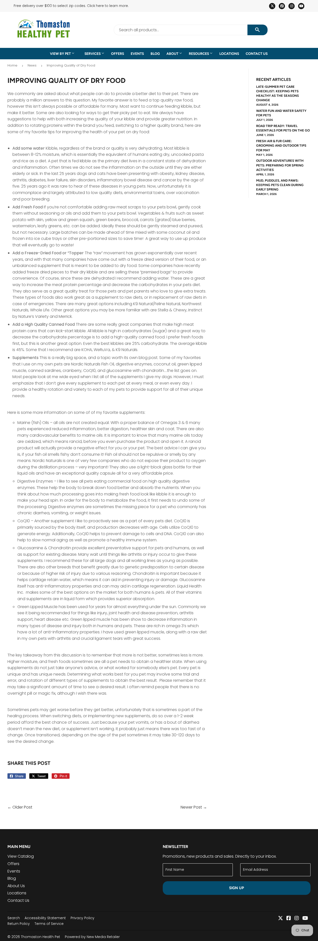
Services (92, 54)
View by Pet (61, 54)
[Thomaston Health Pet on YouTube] (305, 918)
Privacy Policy (82, 917)
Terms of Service (49, 923)
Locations (229, 54)
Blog (155, 54)
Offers (117, 54)
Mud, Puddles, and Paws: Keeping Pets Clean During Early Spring (280, 185)
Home (12, 65)
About (172, 54)
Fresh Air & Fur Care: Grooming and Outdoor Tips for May (281, 145)
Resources (199, 54)
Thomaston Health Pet (40, 936)
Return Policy (18, 923)
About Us (16, 886)
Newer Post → (194, 807)
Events (137, 54)
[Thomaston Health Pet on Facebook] (288, 918)
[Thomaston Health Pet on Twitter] (280, 918)
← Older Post (19, 807)
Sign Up (236, 888)
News (32, 65)
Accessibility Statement (45, 917)
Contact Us (257, 54)
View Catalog (20, 856)
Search (13, 917)
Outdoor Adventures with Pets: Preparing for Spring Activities (280, 165)
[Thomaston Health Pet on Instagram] (296, 918)
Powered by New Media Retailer (92, 936)
